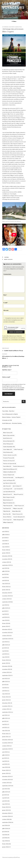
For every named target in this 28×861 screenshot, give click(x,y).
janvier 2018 (5, 847)
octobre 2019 (5, 782)
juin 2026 (4, 537)
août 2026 (5, 531)
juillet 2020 (5, 755)
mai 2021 (4, 724)
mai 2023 (4, 651)
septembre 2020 (6, 749)
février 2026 (5, 550)
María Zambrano (8, 500)
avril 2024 (4, 617)
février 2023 (5, 660)
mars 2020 (5, 767)
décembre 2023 (6, 629)
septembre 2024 (6, 602)
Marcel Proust (18, 494)
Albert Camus (7, 432)
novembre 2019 (6, 779)
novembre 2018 (6, 816)
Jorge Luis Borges (9, 480)
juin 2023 (4, 648)
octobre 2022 (5, 672)
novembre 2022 (6, 669)
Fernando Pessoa (8, 458)
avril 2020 (4, 764)
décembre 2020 (6, 739)
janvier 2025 (5, 589)
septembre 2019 (6, 785)
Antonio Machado (8, 441)
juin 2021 (4, 721)
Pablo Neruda (7, 505)
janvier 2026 (5, 553)
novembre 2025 (6, 559)
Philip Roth (6, 511)
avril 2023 (4, 654)
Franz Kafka (7, 466)
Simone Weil (7, 517)
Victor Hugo (7, 519)
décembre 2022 (6, 666)
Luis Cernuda (18, 488)
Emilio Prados (18, 449)
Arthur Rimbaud (8, 444)
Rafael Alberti (16, 511)
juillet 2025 (5, 571)
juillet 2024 (5, 608)
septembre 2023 (6, 638)
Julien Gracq (7, 486)
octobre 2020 (5, 746)
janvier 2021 (5, 736)
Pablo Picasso (19, 505)
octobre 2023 (5, 635)
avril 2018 (4, 837)
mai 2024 (4, 614)
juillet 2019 (5, 792)
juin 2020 (4, 758)
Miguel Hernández (8, 503)
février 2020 (5, 770)
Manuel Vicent (7, 494)
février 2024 (5, 623)
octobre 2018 (5, 819)
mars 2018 (5, 841)
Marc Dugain (8, 259)
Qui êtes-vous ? (6, 370)
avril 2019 (4, 801)
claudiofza (18, 26)
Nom (5, 295)
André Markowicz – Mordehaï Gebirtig (12, 423)
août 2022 (5, 678)
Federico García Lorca (9, 455)
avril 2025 (4, 580)
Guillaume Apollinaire (9, 472)
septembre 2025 (6, 565)
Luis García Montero (9, 491)
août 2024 (5, 605)
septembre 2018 (6, 822)
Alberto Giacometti (8, 435)
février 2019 (5, 807)
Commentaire (7, 274)
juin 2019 (4, 795)
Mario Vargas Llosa (8, 497)
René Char (7, 514)
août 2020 (5, 752)
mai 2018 (4, 834)
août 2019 (5, 788)
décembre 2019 (6, 776)
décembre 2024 (6, 592)
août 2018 (5, 825)
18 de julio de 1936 (7, 420)
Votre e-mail (6, 377)
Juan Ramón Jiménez (9, 483)
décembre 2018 (6, 813)
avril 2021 (4, 727)
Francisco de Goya (8, 460)
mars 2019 (5, 804)
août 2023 (5, 641)
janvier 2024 (5, 626)
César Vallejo (7, 449)
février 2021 (5, 733)
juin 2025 (4, 574)
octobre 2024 (5, 599)
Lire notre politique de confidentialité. (13, 389)
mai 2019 (4, 798)
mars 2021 (5, 730)
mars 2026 (5, 547)
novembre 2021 (6, 706)
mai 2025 (4, 577)
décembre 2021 (6, 703)
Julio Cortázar (17, 486)
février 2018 (5, 844)
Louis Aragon (7, 488)
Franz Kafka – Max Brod (8, 411)
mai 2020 (4, 761)
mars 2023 (5, 657)
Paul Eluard (7, 508)
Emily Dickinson (8, 452)
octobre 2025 (5, 562)
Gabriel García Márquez (10, 469)
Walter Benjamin (18, 519)
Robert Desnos (17, 514)
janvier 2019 (5, 810)
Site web (5, 310)
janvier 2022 (5, 700)
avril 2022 (4, 690)
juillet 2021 (5, 718)
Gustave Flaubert (8, 474)
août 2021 (4, 715)
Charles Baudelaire (9, 446)
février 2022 (5, 697)
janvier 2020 (5, 773)
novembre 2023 (6, 632)
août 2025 (5, 568)
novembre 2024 (6, 596)
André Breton (7, 438)
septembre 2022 (6, 675)
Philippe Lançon (17, 508)
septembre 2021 (6, 712)
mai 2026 (4, 540)
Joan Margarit (19, 477)
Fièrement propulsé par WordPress (11, 857)
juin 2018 (4, 831)
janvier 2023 (5, 663)
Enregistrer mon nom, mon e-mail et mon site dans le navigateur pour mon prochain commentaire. (13, 320)
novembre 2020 (6, 742)
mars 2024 (5, 620)
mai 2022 (4, 687)
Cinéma (6, 257)
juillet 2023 (5, 645)
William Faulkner (8, 522)
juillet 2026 (5, 534)
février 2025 (5, 586)
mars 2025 (5, 583)
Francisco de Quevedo (9, 463)
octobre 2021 (5, 709)
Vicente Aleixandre (19, 517)
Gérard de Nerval (8, 477)
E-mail (5, 302)
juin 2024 (4, 611)
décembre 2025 (6, 556)
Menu (14, 21)
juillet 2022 (5, 681)
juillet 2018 (5, 828)
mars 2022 (5, 694)
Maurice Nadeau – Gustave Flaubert (11, 417)
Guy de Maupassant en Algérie (10, 414)
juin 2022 (4, 684)
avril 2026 (4, 543)
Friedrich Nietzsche (18, 466)
